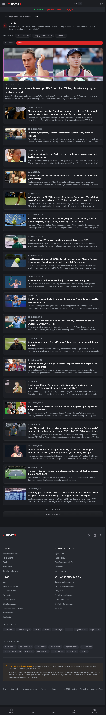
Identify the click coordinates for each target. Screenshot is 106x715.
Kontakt (43, 689)
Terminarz (59, 567)
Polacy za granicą (10, 586)
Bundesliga (58, 630)
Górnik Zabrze (55, 647)
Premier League (24, 630)
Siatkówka (7, 567)
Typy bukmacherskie (63, 595)
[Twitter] (89, 535)
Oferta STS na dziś (63, 599)
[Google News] (100, 535)
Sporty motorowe (10, 571)
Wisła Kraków (10, 647)
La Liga (37, 630)
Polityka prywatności (29, 689)
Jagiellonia (29, 651)
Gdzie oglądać (9, 599)
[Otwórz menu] (3, 3)
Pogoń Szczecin (71, 647)
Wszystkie (9, 43)
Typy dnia (59, 591)
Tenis (5, 562)
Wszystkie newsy (10, 553)
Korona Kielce (42, 651)
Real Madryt (72, 651)
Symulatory (8, 613)
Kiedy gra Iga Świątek (43, 35)
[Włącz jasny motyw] (101, 3)
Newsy (28, 17)
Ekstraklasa (9, 630)
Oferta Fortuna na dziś (64, 604)
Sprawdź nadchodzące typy (58, 10)
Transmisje (60, 35)
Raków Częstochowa (13, 651)
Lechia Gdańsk (57, 651)
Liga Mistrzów (81, 630)
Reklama (53, 689)
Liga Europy (95, 630)
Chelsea (84, 651)
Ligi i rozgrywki (61, 571)
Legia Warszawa (25, 647)
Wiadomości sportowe (12, 17)
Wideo (6, 582)
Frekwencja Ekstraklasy (13, 608)
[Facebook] (95, 535)
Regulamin (15, 689)
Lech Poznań (41, 647)
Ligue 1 (68, 630)
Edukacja (7, 617)
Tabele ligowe (61, 558)
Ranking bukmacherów (64, 582)
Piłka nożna (8, 558)
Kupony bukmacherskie (64, 586)
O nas (5, 689)
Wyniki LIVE (59, 553)
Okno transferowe (11, 591)
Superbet (59, 608)
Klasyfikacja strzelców (64, 562)
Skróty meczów (10, 604)
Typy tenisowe (23, 35)
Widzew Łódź (86, 647)
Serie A (46, 630)
